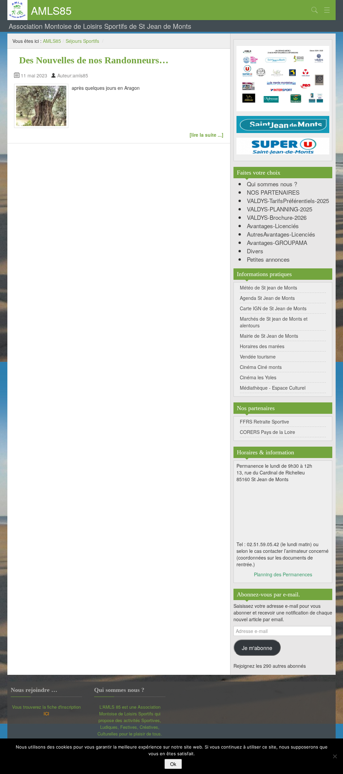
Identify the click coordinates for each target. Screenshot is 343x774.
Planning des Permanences (283, 574)
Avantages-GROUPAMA (277, 242)
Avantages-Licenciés (273, 225)
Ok (173, 764)
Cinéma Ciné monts (261, 367)
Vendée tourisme (258, 356)
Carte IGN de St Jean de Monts (273, 308)
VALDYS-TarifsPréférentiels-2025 (288, 200)
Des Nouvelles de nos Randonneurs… (93, 60)
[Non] (334, 756)
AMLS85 (51, 10)
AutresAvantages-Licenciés (281, 234)
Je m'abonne (257, 647)
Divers (255, 251)
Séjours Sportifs (82, 41)
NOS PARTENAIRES (273, 192)
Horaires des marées (262, 346)
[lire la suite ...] (206, 134)
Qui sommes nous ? (272, 184)
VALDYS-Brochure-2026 (276, 217)
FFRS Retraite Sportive (264, 421)
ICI (46, 713)
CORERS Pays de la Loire (267, 432)
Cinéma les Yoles (258, 377)
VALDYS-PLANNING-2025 (279, 209)
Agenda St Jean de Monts (267, 298)
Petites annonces (268, 259)
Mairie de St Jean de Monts (269, 335)
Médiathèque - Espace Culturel (272, 387)
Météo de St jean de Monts (268, 287)
